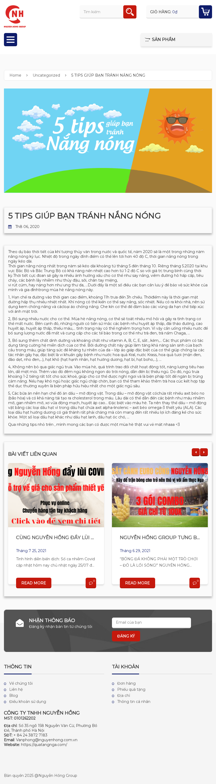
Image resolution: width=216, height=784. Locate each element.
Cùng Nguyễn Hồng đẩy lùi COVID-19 (64, 537)
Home (15, 75)
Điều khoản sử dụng (27, 701)
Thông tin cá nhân (133, 701)
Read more (33, 583)
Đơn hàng (126, 683)
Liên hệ (16, 689)
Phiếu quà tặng (131, 689)
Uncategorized (46, 75)
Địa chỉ (123, 695)
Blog (13, 695)
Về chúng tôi (21, 683)
